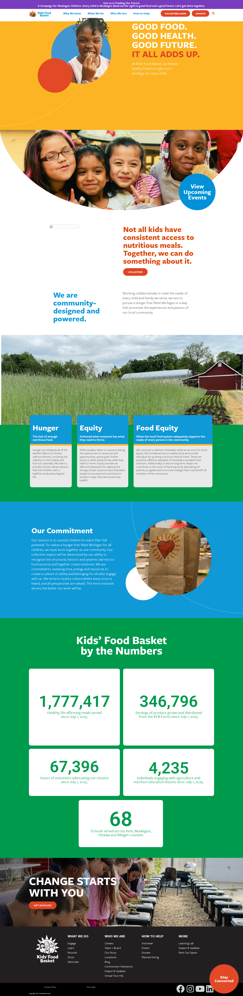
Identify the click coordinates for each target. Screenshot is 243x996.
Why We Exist (72, 13)
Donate (146, 952)
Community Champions (119, 966)
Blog (107, 962)
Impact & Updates (115, 971)
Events (145, 948)
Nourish (72, 952)
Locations (110, 957)
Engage (72, 943)
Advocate (73, 962)
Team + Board (113, 948)
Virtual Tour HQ (114, 976)
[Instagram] (190, 989)
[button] (213, 13)
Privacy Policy (50, 986)
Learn (71, 948)
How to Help (141, 13)
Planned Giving (150, 957)
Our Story (110, 952)
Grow (71, 957)
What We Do (96, 13)
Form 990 (91, 986)
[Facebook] (180, 989)
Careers (109, 943)
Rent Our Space (188, 952)
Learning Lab (186, 943)
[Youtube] (200, 989)
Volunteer (147, 943)
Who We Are (118, 13)
